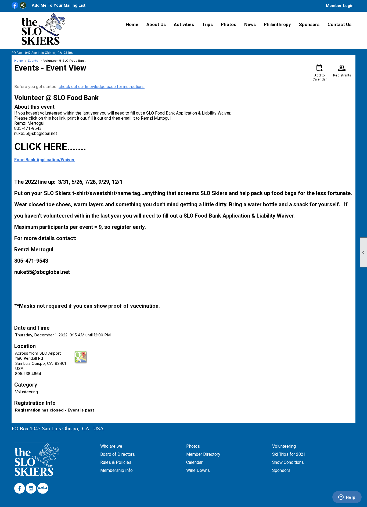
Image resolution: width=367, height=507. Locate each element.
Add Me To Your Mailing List (58, 5)
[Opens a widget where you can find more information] (347, 497)
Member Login (340, 5)
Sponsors (309, 24)
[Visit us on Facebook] (15, 5)
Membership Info (116, 470)
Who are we (111, 446)
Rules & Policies (115, 462)
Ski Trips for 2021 (289, 454)
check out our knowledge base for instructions (102, 86)
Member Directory (203, 454)
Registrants (342, 70)
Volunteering (284, 446)
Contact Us (339, 24)
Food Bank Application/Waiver (44, 159)
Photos (228, 24)
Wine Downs (198, 470)
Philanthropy (277, 24)
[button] (156, 24)
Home (132, 24)
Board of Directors (117, 454)
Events (33, 61)
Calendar (194, 462)
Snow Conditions (288, 462)
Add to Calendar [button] (319, 72)
